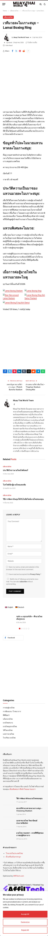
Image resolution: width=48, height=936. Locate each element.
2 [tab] (22, 628)
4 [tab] (26, 628)
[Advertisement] (24, 85)
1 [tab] (20, 628)
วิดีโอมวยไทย (7, 730)
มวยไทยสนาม (8, 723)
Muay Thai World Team (21, 37)
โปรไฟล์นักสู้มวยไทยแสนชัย (14, 484)
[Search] (40, 4)
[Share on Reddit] (23, 51)
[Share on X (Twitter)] (16, 51)
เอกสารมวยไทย (8, 734)
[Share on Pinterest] (20, 51)
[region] (24, 913)
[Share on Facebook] (12, 51)
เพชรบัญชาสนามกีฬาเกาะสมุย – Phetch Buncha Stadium (14, 387)
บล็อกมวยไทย (8, 17)
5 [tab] (28, 628)
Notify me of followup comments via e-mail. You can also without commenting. (22, 581)
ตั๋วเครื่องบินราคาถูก (13, 857)
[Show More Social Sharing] (28, 51)
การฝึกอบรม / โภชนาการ (12, 711)
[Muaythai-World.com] (24, 4)
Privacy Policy (35, 574)
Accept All (25, 914)
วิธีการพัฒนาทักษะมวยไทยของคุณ (29, 798)
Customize (25, 922)
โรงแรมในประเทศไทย (14, 853)
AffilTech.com (18, 876)
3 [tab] (24, 628)
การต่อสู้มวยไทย (8, 708)
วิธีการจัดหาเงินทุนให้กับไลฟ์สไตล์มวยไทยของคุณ (23, 499)
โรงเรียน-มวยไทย (9, 738)
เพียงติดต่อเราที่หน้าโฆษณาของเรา (22, 789)
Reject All (25, 930)
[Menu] (3, 4)
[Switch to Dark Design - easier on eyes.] (44, 4)
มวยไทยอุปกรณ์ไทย (10, 726)
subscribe (23, 582)
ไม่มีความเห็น (32, 42)
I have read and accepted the (25, 574)
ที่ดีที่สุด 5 (6, 715)
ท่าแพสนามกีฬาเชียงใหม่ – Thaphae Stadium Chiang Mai (35, 387)
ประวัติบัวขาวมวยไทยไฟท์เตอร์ (15, 470)
